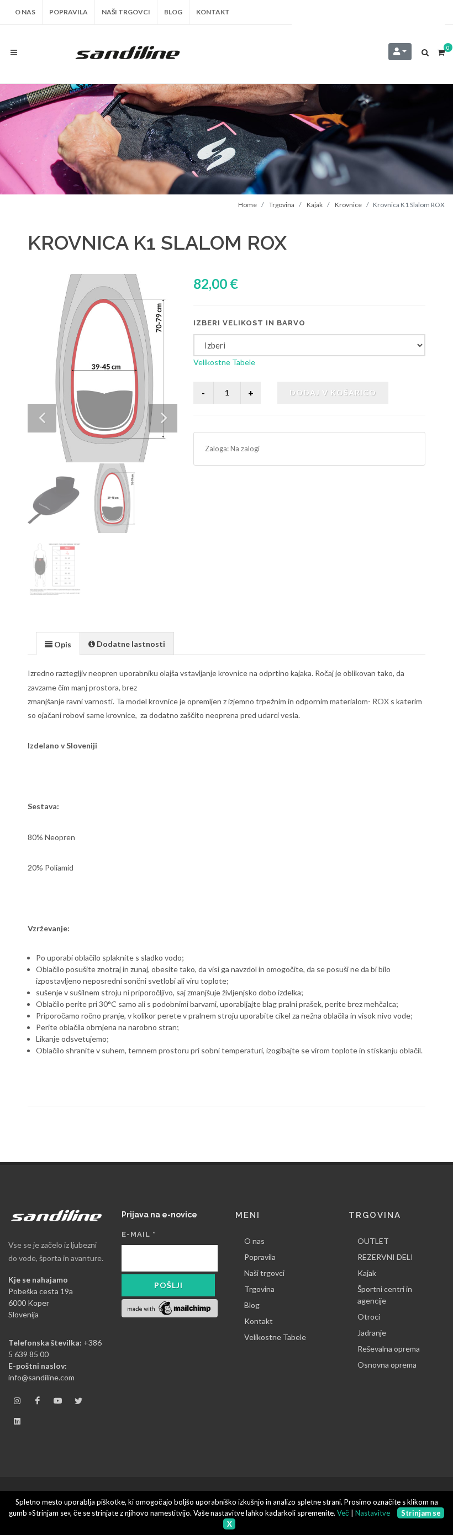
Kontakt (258, 1321)
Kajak (315, 205)
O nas (254, 1241)
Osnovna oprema (387, 1364)
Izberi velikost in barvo (249, 323)
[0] (441, 51)
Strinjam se (421, 1512)
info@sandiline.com (41, 1377)
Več (343, 1512)
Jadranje (371, 1332)
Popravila (260, 1257)
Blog (252, 1305)
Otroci (368, 1316)
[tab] (58, 643)
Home (247, 205)
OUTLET (373, 1241)
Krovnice (348, 205)
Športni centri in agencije (384, 1294)
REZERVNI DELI (385, 1257)
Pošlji (168, 1285)
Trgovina (281, 205)
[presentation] (58, 644)
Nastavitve (372, 1512)
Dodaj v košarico (332, 392)
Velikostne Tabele (224, 362)
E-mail (139, 1234)
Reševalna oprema (388, 1348)
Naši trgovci (264, 1273)
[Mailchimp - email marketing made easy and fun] (170, 1307)
